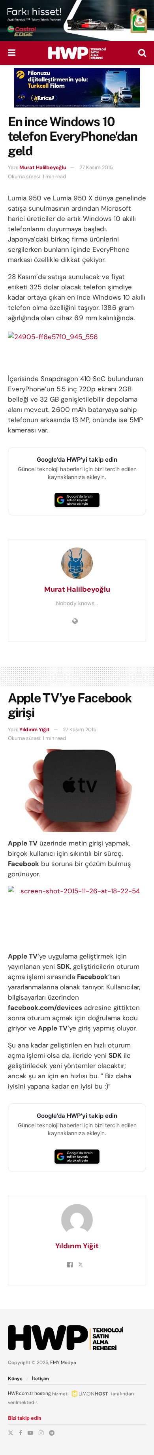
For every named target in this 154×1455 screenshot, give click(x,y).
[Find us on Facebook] (20, 1433)
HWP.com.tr (20, 1393)
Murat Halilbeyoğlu (42, 167)
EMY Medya (63, 1362)
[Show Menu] (11, 53)
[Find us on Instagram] (41, 1433)
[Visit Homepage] (77, 53)
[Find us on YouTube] (30, 1433)
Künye (15, 1378)
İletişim (40, 1378)
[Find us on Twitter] (10, 1433)
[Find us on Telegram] (51, 1433)
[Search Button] (142, 53)
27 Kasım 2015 (96, 167)
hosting (42, 1393)
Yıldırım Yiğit (34, 729)
